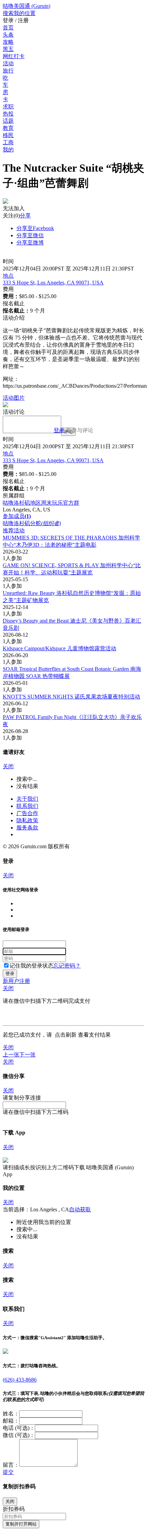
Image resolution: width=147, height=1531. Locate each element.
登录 (59, 430)
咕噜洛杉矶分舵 (32, 523)
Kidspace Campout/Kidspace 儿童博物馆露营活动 (59, 648)
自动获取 (80, 1209)
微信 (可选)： (19, 1435)
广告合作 (27, 813)
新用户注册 (16, 981)
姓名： (11, 1413)
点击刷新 (66, 1035)
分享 (25, 215)
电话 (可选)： (19, 1428)
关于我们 (27, 799)
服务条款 (27, 827)
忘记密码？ (67, 966)
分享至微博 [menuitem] (30, 242)
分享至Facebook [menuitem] (35, 228)
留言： (11, 1465)
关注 (8, 215)
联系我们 (27, 806)
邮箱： (11, 1421)
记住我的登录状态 (31, 966)
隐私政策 (27, 820)
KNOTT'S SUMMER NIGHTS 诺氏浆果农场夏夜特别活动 (71, 697)
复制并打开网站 (21, 1524)
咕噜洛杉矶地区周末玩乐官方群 (41, 503)
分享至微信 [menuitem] (30, 235)
